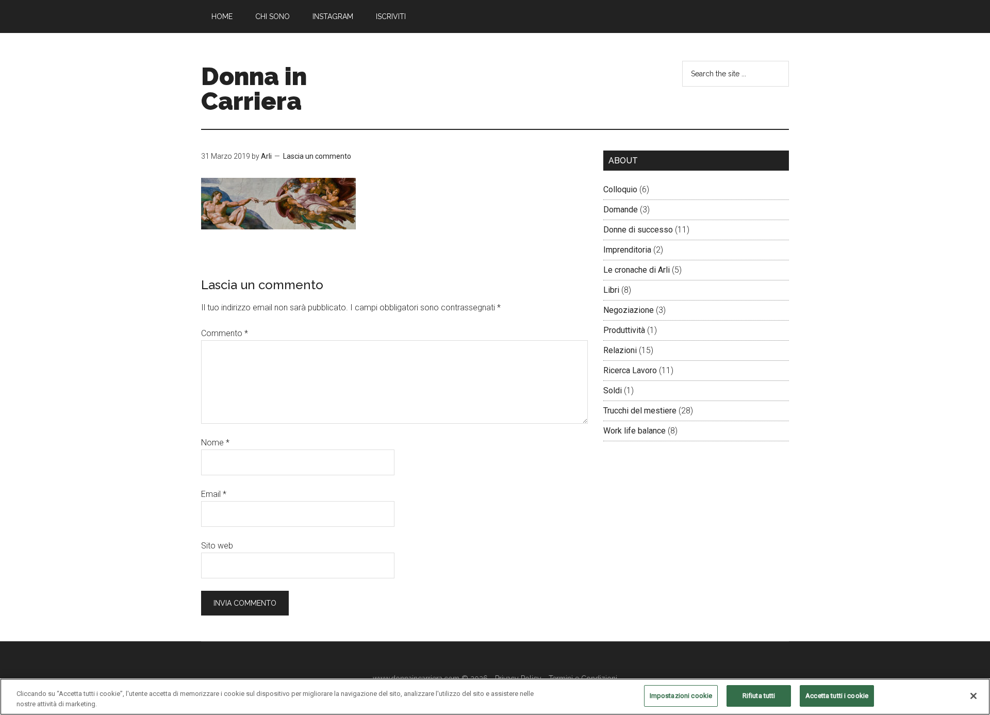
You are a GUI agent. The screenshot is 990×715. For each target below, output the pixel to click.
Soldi (612, 390)
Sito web (217, 546)
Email (213, 494)
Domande (620, 209)
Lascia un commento (317, 156)
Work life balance (634, 431)
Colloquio (620, 189)
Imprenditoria (627, 250)
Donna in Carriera (254, 88)
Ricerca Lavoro (630, 370)
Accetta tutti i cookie (836, 696)
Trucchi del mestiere (639, 410)
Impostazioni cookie (681, 696)
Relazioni (620, 350)
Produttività (624, 330)
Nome (215, 442)
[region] (495, 696)
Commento (224, 333)
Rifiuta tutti (759, 696)
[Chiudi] (973, 696)
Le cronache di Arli (636, 270)
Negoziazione (628, 310)
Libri (611, 290)
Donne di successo (638, 230)
